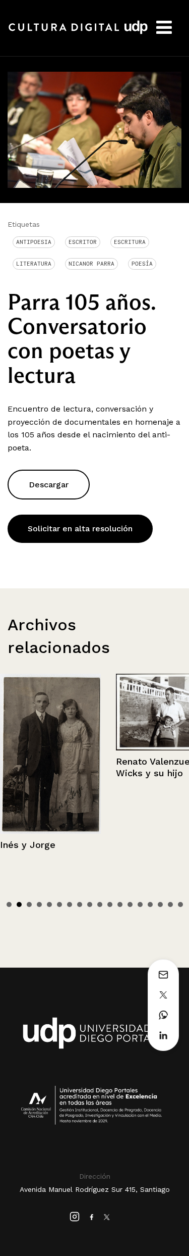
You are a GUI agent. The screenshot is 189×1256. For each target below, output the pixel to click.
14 (140, 904)
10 (99, 904)
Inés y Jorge (27, 844)
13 (130, 904)
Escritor (83, 241)
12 (119, 904)
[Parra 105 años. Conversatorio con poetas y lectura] (94, 129)
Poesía (142, 263)
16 (160, 904)
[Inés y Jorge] (50, 754)
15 (150, 904)
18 (180, 904)
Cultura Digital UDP (78, 32)
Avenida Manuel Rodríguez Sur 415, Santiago (95, 1189)
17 (170, 904)
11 (109, 904)
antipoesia (33, 241)
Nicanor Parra (91, 263)
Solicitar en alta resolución (80, 528)
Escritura (130, 241)
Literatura (33, 263)
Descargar (49, 484)
